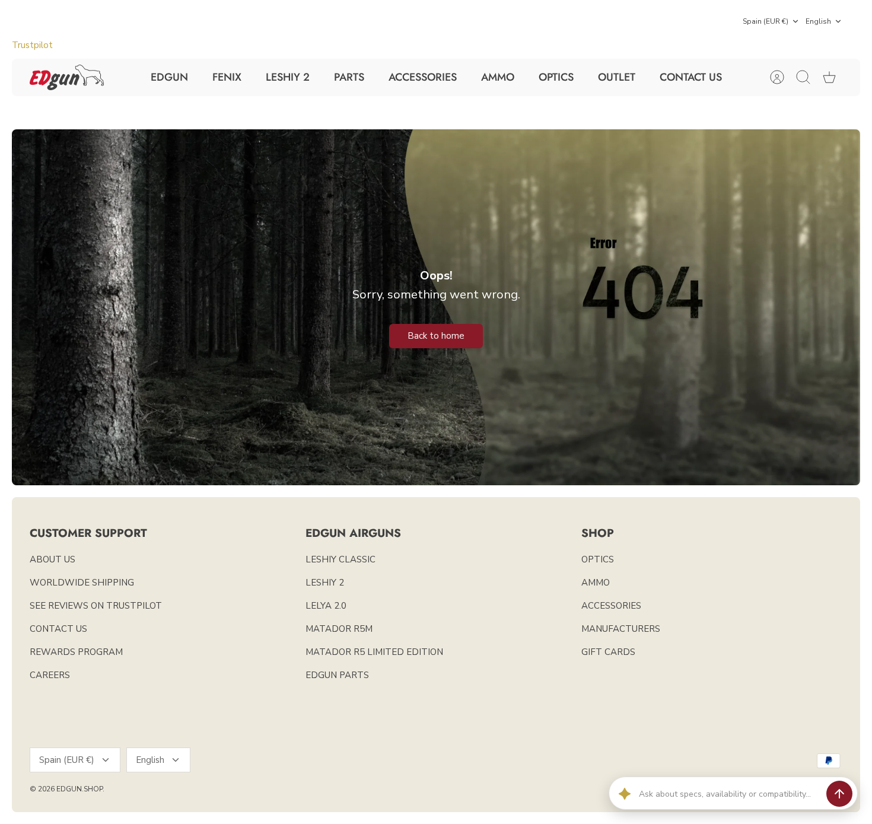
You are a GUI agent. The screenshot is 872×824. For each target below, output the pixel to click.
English (818, 21)
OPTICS (556, 77)
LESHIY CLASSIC (340, 559)
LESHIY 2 (288, 77)
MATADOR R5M (339, 629)
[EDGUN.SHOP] (67, 77)
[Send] (839, 794)
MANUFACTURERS (620, 629)
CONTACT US (691, 77)
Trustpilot (32, 45)
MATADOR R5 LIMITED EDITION (374, 652)
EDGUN (169, 77)
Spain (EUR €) (765, 21)
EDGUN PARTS (337, 675)
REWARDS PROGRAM (76, 652)
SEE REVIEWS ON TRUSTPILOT (96, 606)
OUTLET (616, 77)
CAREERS (50, 675)
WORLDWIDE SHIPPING (82, 582)
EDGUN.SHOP (79, 789)
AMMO (497, 77)
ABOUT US (52, 559)
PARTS (349, 77)
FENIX (226, 77)
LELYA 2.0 (325, 606)
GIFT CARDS (608, 652)
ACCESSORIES (423, 77)
